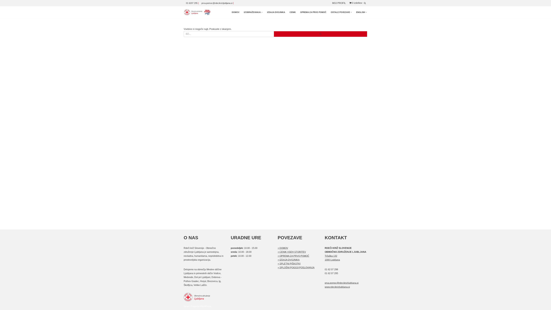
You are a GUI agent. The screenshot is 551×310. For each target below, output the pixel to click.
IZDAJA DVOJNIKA (276, 12)
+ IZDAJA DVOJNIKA (289, 260)
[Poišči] (365, 3)
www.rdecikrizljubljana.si (337, 287)
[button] (261, 12)
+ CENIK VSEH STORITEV (292, 252)
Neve (186, 306)
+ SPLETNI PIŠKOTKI (289, 263)
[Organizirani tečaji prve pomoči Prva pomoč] (198, 12)
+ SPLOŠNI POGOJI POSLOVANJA (296, 267)
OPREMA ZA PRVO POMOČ (313, 12)
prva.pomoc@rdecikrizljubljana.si (216, 3)
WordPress (205, 306)
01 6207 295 (191, 3)
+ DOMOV (283, 248)
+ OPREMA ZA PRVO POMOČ (293, 256)
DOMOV (235, 12)
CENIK (293, 12)
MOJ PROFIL (339, 3)
